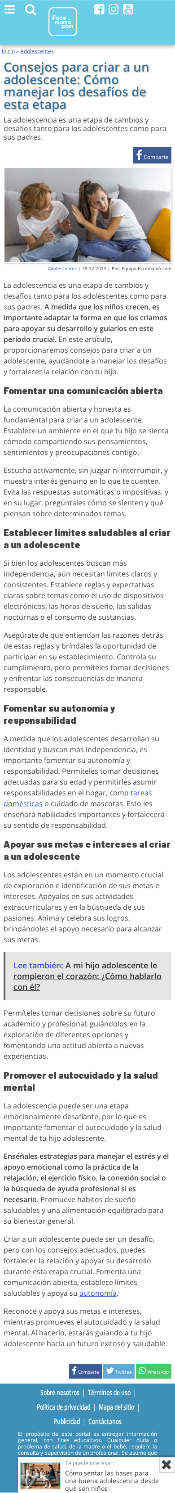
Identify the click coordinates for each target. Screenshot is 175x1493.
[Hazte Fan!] (99, 9)
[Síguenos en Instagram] (114, 9)
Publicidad (67, 1421)
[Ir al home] (63, 38)
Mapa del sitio (116, 1407)
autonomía (98, 1293)
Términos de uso (109, 1392)
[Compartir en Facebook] (152, 157)
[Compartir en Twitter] (119, 1372)
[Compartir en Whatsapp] (153, 1372)
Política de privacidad (63, 1407)
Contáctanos (105, 1421)
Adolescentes (37, 51)
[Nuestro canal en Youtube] (128, 9)
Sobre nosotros (59, 1392)
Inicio (8, 51)
